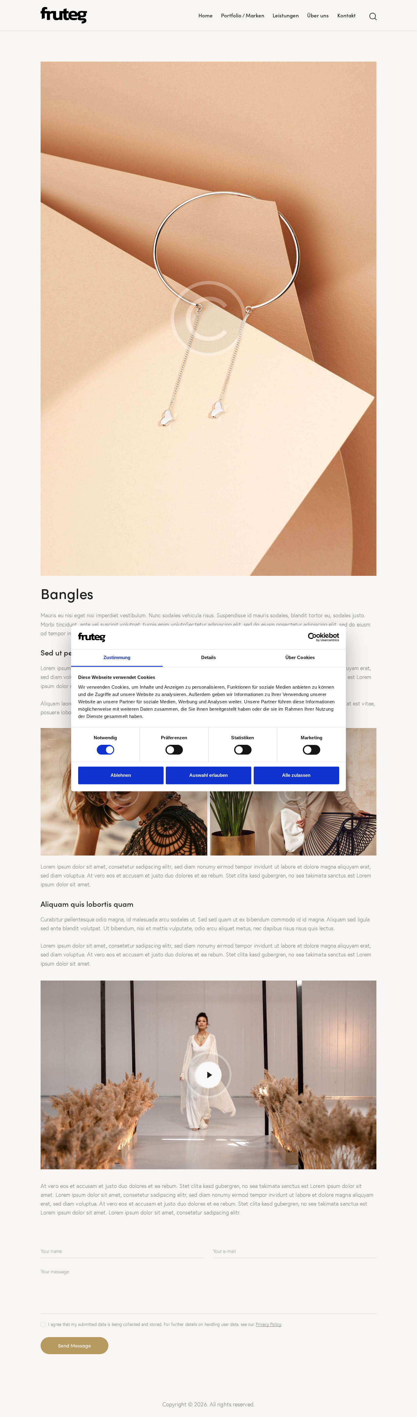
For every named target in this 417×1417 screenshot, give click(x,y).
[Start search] (372, 17)
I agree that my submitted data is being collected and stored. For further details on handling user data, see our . (165, 1324)
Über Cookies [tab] (300, 657)
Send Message (74, 1345)
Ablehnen (121, 775)
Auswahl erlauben (208, 775)
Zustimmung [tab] (117, 657)
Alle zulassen (296, 775)
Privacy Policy (268, 1324)
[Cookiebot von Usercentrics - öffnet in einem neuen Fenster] (312, 637)
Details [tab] (208, 657)
